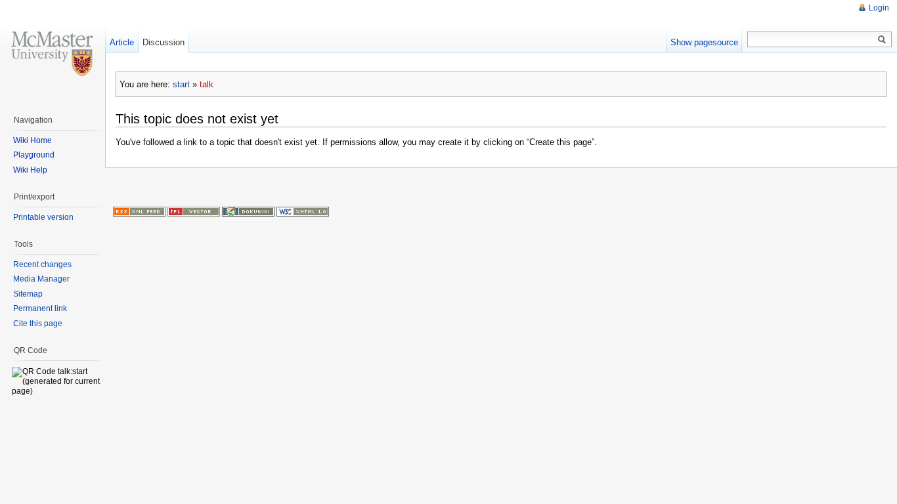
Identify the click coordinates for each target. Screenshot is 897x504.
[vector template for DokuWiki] (193, 211)
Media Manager (41, 279)
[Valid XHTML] (302, 211)
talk (206, 84)
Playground (34, 154)
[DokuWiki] (248, 211)
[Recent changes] (139, 211)
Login (879, 7)
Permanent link (40, 308)
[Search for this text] (882, 40)
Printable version (43, 217)
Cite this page (37, 323)
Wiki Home (32, 140)
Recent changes (42, 264)
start (181, 84)
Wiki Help (30, 170)
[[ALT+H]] (52, 52)
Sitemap (28, 294)
